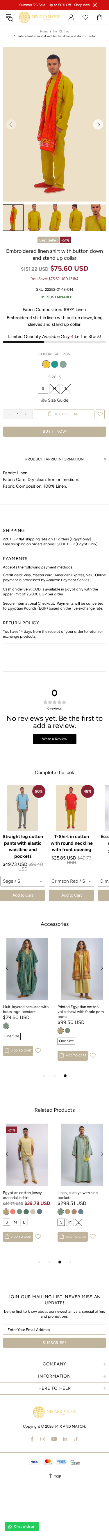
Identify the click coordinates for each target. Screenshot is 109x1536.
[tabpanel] (27, 1002)
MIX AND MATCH (39, 17)
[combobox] (22, 881)
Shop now (82, 5)
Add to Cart (22, 895)
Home (44, 31)
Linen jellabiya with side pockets (78, 1195)
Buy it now (54, 431)
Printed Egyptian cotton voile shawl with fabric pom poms (81, 1012)
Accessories (55, 924)
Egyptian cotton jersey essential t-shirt (22, 1195)
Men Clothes (61, 31)
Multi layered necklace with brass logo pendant (26, 1009)
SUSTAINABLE (59, 297)
